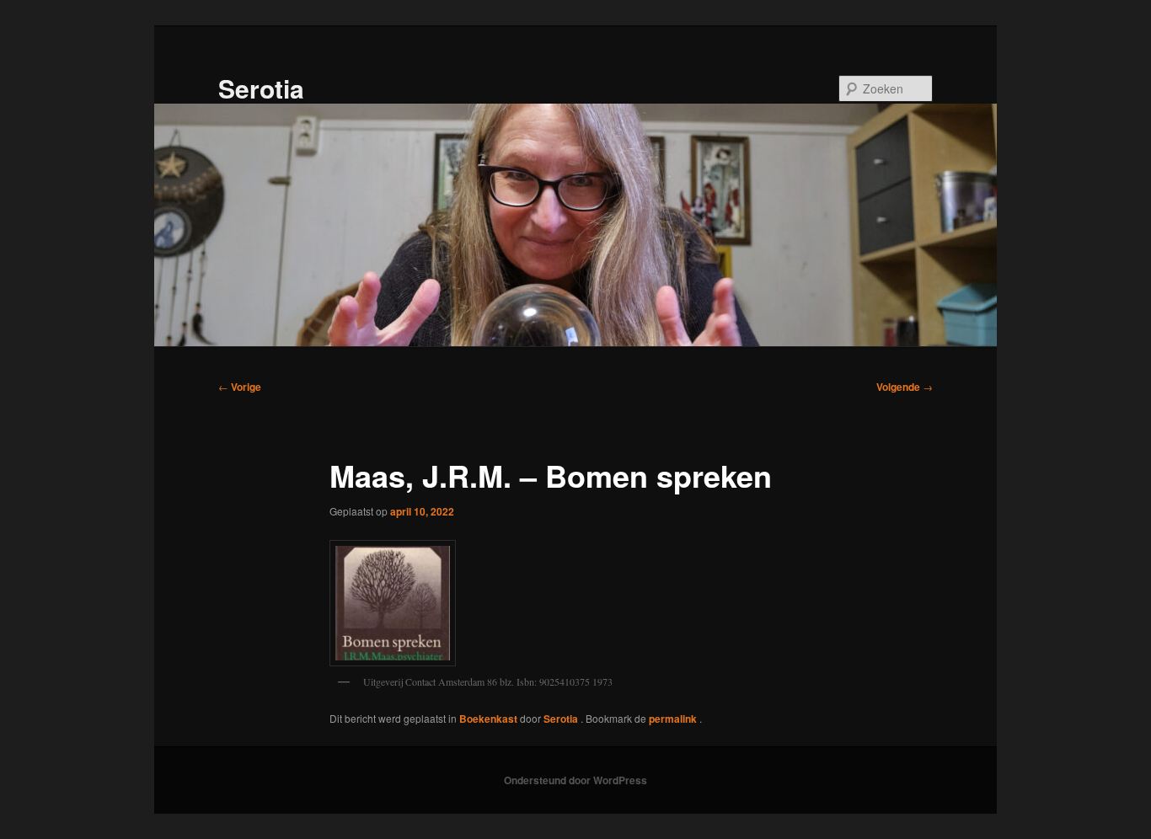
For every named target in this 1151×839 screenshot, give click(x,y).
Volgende (904, 386)
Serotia (261, 88)
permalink (674, 718)
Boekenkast (488, 718)
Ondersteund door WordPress (575, 780)
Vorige (239, 386)
